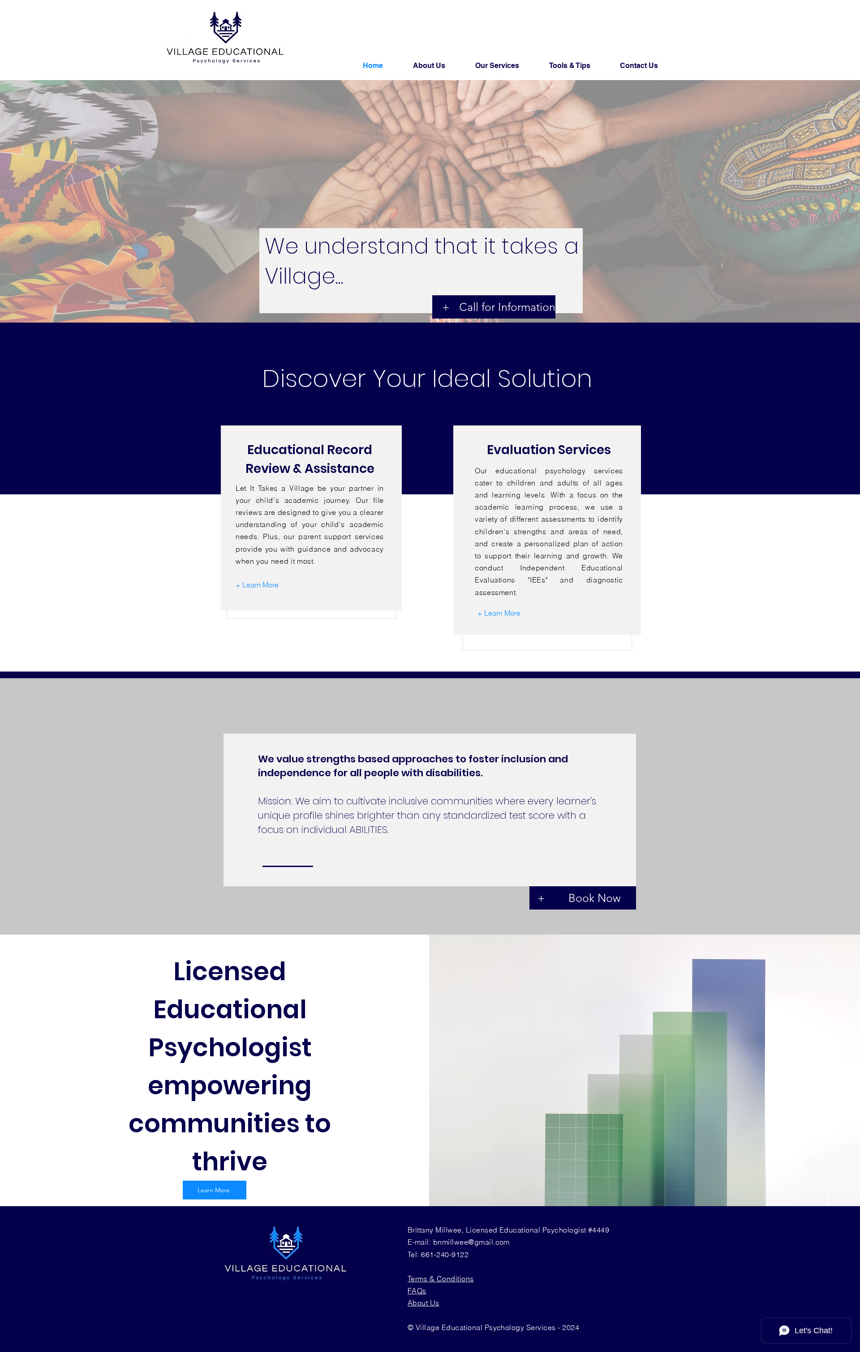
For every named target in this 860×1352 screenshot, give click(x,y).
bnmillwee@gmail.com (471, 1241)
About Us (423, 1302)
